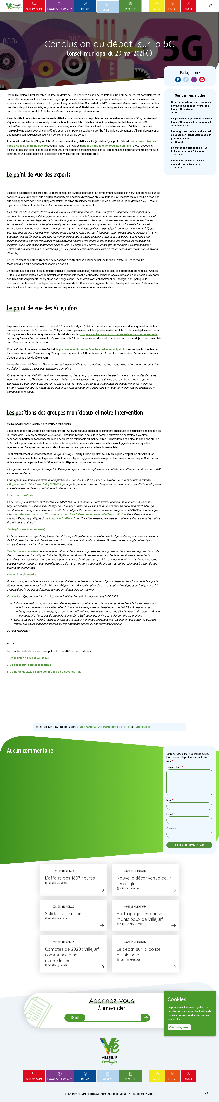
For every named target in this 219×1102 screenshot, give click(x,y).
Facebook (210, 6)
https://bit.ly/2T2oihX (48, 484)
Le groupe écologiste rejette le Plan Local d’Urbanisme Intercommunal (191, 120)
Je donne (188, 9)
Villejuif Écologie (144, 726)
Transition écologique (121, 726)
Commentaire (174, 767)
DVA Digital (148, 1093)
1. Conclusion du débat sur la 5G (28, 658)
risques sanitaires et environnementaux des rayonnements (118, 334)
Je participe (172, 9)
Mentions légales (109, 1093)
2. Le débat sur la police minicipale (29, 665)
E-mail (170, 814)
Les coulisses (130, 9)
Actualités (108, 10)
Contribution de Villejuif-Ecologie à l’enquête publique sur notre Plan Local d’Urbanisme (191, 105)
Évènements (104, 726)
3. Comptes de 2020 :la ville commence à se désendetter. (44, 672)
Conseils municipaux (87, 726)
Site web (171, 828)
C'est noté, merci (179, 1027)
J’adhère (156, 9)
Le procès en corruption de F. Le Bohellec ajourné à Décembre (189, 149)
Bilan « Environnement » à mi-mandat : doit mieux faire (187, 162)
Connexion (125, 1093)
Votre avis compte (34, 9)
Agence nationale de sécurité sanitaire (106, 146)
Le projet (85, 9)
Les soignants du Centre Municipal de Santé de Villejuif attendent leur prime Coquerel (191, 135)
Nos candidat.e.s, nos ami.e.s (59, 9)
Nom (169, 800)
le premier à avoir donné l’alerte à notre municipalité (89, 349)
